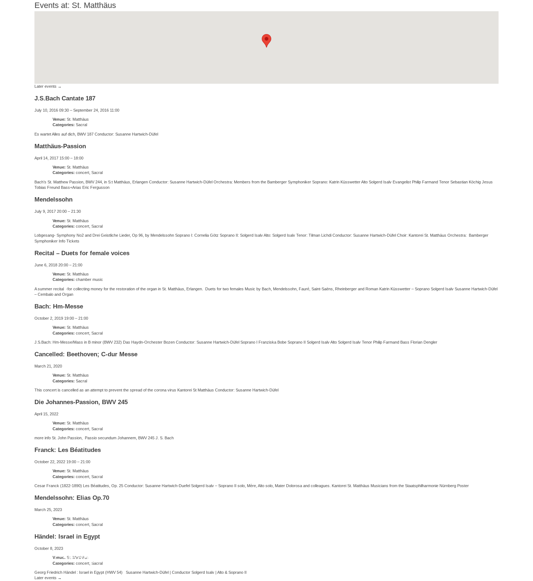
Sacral (81, 125)
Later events (48, 86)
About (121, 559)
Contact (261, 559)
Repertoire (170, 559)
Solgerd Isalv (430, 554)
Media (219, 559)
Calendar (76, 559)
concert (82, 172)
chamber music (89, 279)
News (32, 559)
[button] (266, 40)
